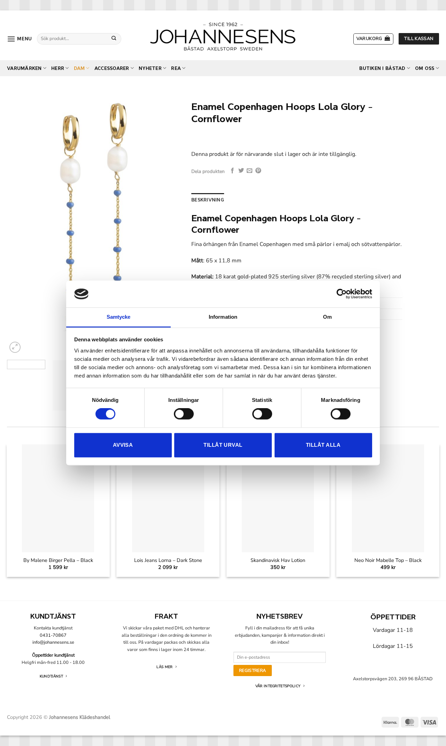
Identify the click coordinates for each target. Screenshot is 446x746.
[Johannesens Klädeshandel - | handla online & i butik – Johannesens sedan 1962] (223, 35)
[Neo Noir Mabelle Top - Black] (388, 498)
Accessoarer (111, 68)
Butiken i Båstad (382, 68)
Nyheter (150, 68)
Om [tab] (327, 317)
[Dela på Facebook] (232, 171)
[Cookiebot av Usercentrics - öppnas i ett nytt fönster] (341, 294)
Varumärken (24, 68)
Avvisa (123, 445)
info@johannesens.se (53, 642)
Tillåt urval (222, 445)
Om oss (425, 68)
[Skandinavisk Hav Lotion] (278, 498)
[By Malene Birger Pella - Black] (58, 498)
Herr (57, 68)
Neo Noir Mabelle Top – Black (388, 560)
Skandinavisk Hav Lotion (278, 560)
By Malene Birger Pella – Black (58, 560)
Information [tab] (223, 317)
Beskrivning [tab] (207, 200)
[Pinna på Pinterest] (258, 171)
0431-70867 (53, 635)
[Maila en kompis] (249, 171)
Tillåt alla (323, 445)
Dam (79, 68)
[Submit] (114, 38)
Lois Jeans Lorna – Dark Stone (168, 560)
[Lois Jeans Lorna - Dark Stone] (168, 498)
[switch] (184, 414)
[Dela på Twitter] (241, 171)
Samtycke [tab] (119, 317)
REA (176, 68)
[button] (19, 38)
